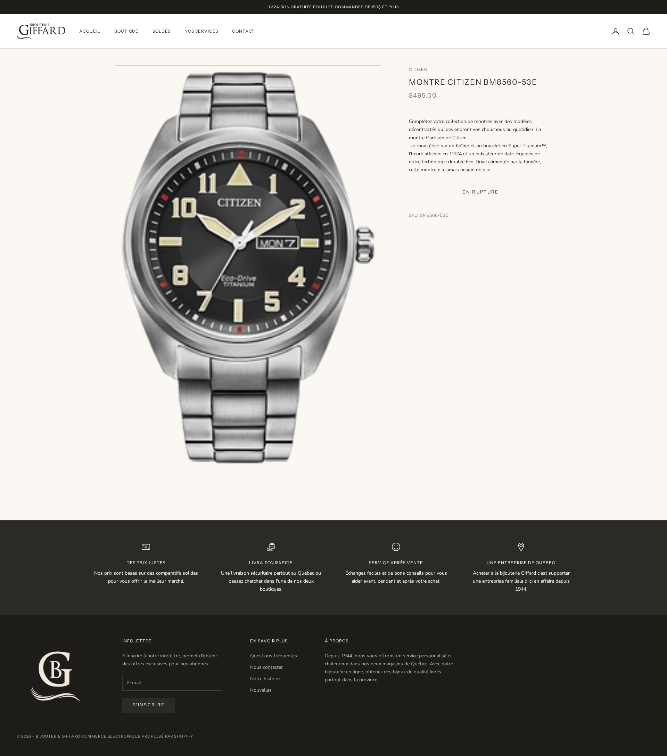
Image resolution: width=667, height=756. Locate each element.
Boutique (126, 31)
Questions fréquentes (273, 655)
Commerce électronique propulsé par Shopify (137, 736)
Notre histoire (265, 678)
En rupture (480, 192)
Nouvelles (261, 690)
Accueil (89, 31)
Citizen (418, 69)
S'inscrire (148, 705)
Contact (243, 31)
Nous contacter (266, 667)
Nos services (201, 31)
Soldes (162, 31)
